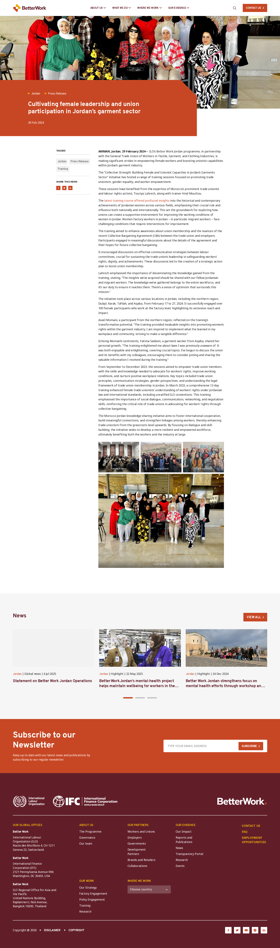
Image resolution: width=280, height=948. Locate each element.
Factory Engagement (93, 893)
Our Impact (183, 831)
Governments (137, 843)
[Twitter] (237, 930)
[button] (128, 697)
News (179, 848)
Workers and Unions (141, 831)
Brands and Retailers (141, 860)
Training (63, 169)
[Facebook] (228, 930)
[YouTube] (246, 930)
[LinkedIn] (264, 930)
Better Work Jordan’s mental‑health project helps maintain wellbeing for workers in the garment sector (137, 686)
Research (182, 860)
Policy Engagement (92, 899)
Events (180, 866)
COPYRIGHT (76, 930)
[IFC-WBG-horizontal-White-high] (85, 801)
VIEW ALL (254, 617)
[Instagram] (255, 930)
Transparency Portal (189, 854)
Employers (135, 837)
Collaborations (137, 866)
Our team (85, 843)
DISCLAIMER (52, 930)
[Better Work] (242, 801)
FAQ (244, 832)
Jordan (62, 161)
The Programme (90, 831)
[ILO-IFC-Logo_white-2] (29, 801)
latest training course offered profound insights (136, 200)
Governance (87, 837)
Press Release (79, 161)
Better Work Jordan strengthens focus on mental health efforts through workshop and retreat (224, 686)
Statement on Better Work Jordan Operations (52, 681)
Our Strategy (88, 887)
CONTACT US (253, 8)
